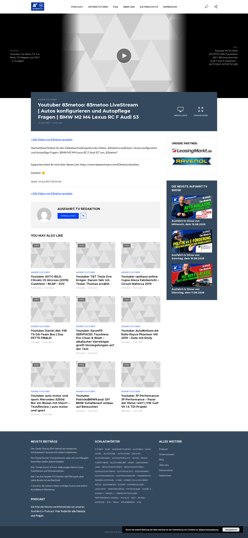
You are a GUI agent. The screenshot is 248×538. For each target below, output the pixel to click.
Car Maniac (142, 462)
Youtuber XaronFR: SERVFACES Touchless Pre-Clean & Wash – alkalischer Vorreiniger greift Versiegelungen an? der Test (95, 340)
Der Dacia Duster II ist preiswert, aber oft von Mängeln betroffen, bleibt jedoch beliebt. (60, 459)
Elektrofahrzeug (104, 475)
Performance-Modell (107, 497)
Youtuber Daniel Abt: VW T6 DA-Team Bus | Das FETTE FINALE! (49, 334)
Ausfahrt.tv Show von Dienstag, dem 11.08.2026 (188, 291)
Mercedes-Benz (116, 489)
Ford (119, 480)
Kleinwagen (109, 484)
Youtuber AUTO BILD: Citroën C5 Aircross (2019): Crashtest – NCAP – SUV (50, 280)
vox (139, 502)
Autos (135, 458)
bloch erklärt (118, 462)
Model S (99, 493)
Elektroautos (125, 471)
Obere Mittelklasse (126, 493)
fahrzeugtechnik (104, 480)
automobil (110, 453)
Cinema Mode (201, 115)
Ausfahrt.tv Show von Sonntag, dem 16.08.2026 (188, 257)
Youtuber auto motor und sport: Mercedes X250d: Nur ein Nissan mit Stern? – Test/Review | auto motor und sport (50, 403)
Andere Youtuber (47, 99)
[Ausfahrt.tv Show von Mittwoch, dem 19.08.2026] (192, 207)
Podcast (77, 6)
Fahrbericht (144, 475)
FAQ (115, 6)
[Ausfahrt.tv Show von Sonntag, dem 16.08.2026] (192, 241)
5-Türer (99, 449)
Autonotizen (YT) (121, 458)
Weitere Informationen (209, 529)
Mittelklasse (133, 489)
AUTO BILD (138, 449)
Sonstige (100, 502)
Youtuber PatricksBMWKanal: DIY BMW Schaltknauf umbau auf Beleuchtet (94, 401)
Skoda (141, 497)
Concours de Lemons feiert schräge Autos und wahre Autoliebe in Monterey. (59, 487)
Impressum (170, 6)
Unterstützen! (98, 6)
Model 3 (146, 489)
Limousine (100, 489)
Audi (107, 449)
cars (97, 467)
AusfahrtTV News (121, 449)
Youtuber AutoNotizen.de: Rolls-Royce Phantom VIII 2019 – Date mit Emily (140, 334)
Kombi (121, 484)
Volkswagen (128, 502)
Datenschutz (149, 6)
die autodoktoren (112, 467)
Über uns (129, 6)
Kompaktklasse (135, 484)
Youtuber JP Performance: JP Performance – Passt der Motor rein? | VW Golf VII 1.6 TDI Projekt (140, 401)
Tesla (116, 502)
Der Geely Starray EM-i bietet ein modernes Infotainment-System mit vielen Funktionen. (54, 450)
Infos (98, 484)
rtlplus (125, 497)
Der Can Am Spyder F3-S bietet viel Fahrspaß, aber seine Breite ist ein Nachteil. (57, 478)
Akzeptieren (231, 529)
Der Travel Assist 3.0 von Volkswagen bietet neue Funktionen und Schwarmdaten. (57, 469)
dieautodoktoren (134, 467)
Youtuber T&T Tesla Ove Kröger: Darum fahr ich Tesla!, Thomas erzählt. (94, 280)
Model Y (110, 493)
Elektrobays (141, 471)
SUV (109, 502)
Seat (133, 497)
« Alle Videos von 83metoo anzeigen (51, 139)
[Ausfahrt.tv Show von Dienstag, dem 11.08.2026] (192, 275)
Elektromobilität (125, 475)
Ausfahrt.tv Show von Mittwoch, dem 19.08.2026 (188, 222)
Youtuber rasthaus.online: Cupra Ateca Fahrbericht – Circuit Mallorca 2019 (140, 280)
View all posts (68, 215)
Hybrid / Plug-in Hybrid (136, 480)
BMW (131, 462)
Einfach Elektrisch (105, 471)
